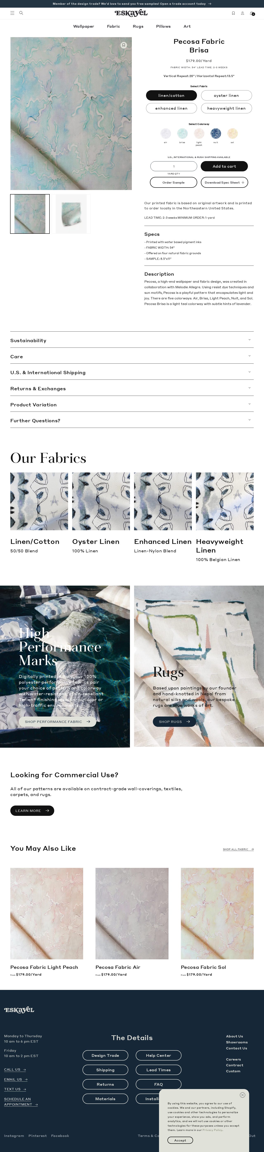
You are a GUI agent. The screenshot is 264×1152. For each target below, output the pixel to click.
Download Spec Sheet (222, 182)
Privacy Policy (212, 1130)
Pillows (164, 26)
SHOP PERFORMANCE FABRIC (53, 722)
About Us (234, 1036)
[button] (12, 13)
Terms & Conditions (156, 1135)
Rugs (139, 26)
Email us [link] (13, 1079)
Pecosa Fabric (44, 967)
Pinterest (37, 1135)
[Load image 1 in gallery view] (30, 214)
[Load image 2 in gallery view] (71, 214)
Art (187, 26)
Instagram (14, 1135)
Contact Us (236, 1048)
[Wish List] (233, 13)
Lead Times (158, 1069)
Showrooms (237, 1042)
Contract (234, 1065)
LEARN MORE (28, 811)
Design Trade (105, 1055)
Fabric (114, 26)
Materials (105, 1098)
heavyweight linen (226, 108)
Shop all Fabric (235, 849)
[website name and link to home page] (131, 13)
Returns (105, 1084)
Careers (233, 1059)
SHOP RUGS (170, 722)
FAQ (158, 1084)
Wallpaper (84, 26)
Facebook (60, 1135)
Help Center (158, 1055)
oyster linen (226, 95)
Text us (12, 1089)
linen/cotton (171, 95)
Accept (180, 1140)
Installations (158, 1098)
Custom (233, 1071)
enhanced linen (171, 108)
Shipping (105, 1069)
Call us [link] (12, 1069)
